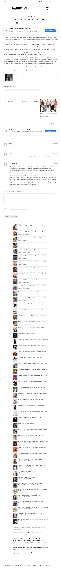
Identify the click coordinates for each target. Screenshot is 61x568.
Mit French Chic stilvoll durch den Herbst (26, 553)
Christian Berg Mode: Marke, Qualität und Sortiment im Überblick (32, 273)
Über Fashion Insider (8, 565)
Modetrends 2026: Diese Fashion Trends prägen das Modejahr (31, 327)
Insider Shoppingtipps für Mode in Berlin (26, 471)
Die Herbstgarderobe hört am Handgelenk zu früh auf (29, 417)
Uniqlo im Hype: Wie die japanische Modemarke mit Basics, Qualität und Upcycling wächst (48, 115)
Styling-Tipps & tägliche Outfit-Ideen (26, 423)
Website (5, 211)
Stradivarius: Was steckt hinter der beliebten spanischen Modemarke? (33, 369)
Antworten (55, 143)
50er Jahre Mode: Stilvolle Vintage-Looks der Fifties (29, 495)
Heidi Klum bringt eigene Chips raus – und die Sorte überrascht (31, 387)
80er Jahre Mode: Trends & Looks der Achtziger (28, 243)
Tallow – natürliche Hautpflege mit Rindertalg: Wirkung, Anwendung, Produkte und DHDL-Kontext (30, 542)
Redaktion (30, 565)
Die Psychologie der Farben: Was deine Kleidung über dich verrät (32, 351)
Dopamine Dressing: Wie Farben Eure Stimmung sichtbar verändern (32, 453)
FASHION (28, 16)
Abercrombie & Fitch (9, 89)
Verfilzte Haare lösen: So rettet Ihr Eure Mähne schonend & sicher (32, 459)
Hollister (24, 89)
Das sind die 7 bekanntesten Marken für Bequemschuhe (30, 357)
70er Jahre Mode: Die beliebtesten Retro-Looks (28, 267)
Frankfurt (18, 89)
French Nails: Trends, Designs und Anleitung (27, 477)
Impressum (41, 565)
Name (4, 205)
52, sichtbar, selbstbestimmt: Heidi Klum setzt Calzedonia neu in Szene (33, 441)
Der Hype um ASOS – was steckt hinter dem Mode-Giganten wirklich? (33, 411)
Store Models (31, 89)
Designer (33, 16)
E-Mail (4, 208)
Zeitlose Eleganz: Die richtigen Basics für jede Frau (29, 303)
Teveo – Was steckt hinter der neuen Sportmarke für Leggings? (31, 399)
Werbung (35, 565)
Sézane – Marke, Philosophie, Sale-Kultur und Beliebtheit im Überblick (33, 507)
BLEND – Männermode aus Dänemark (26, 333)
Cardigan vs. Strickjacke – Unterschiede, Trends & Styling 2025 (31, 465)
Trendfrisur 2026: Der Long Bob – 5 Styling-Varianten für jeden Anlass (33, 393)
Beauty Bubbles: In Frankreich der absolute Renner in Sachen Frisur (32, 225)
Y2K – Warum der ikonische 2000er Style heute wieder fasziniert (32, 315)
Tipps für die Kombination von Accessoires (26, 549)
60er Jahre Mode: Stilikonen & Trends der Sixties (28, 291)
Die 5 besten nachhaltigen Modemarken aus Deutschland (30, 309)
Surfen (38, 89)
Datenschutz (48, 565)
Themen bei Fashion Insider (20, 565)
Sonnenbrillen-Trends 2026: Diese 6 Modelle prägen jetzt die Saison (32, 375)
